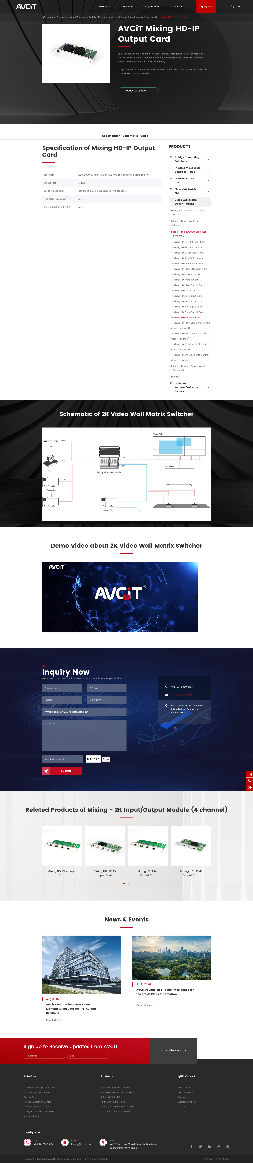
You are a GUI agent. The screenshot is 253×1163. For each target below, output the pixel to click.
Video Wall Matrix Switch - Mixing (87, 17)
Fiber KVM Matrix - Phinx (186, 191)
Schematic (130, 136)
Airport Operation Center (37, 1092)
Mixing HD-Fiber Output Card (187, 312)
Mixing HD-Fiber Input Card (186, 274)
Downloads (183, 1097)
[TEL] (249, 781)
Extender (175, 377)
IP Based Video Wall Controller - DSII (187, 170)
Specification (111, 136)
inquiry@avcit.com (182, 694)
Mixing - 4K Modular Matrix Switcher (185, 223)
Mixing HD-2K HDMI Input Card (188, 242)
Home (50, 17)
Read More (54, 1020)
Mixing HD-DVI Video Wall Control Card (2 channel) (190, 347)
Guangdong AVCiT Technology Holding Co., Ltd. (61, 1159)
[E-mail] (249, 774)
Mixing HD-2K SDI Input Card (187, 253)
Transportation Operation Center (41, 1087)
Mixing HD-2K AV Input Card (187, 263)
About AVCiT (178, 7)
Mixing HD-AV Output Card (186, 307)
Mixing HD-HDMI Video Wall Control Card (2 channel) (190, 325)
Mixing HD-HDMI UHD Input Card (189, 269)
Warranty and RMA (188, 1102)
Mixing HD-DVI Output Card (186, 290)
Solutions (104, 7)
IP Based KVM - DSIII (184, 181)
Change (106, 759)
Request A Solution (138, 91)
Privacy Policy (222, 1159)
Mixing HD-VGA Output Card (187, 301)
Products (128, 7)
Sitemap (208, 1159)
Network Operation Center (37, 1102)
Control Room (31, 1097)
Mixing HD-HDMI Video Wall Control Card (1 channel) (190, 336)
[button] (124, 883)
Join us (181, 1106)
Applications (152, 7)
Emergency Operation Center (39, 1111)
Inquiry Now (206, 7)
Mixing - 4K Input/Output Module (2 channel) (188, 368)
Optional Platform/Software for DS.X (186, 387)
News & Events (126, 919)
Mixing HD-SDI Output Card (186, 296)
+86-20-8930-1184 (182, 687)
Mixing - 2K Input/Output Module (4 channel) (133, 17)
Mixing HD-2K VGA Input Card (188, 258)
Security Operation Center (37, 1106)
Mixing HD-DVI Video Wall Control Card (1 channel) (190, 357)
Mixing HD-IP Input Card (185, 280)
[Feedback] (249, 787)
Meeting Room (31, 1116)
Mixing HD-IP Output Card (174, 17)
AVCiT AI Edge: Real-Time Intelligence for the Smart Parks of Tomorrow (165, 992)
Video (144, 136)
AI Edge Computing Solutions (187, 159)
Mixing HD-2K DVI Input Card (187, 247)
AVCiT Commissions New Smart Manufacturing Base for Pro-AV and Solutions (71, 1009)
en (239, 7)
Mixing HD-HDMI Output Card (187, 285)
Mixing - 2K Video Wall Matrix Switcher (186, 212)
